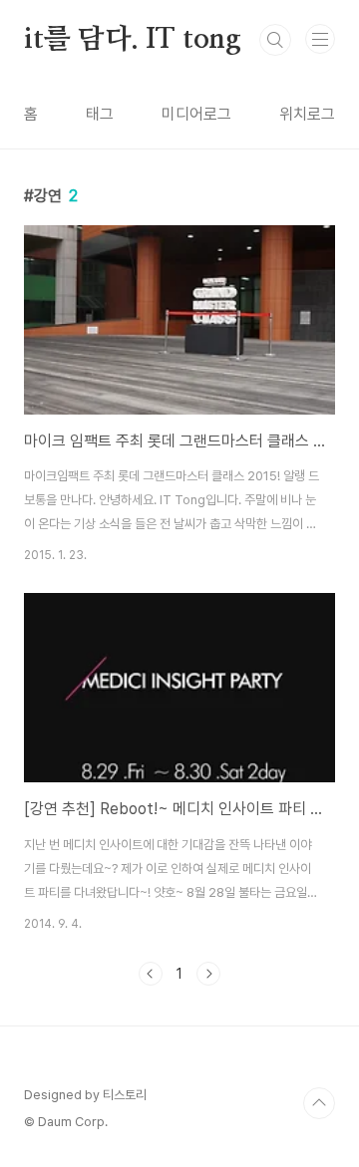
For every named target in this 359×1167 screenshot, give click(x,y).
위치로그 (307, 114)
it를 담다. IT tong (132, 40)
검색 (275, 40)
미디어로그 (196, 114)
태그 (100, 114)
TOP (319, 1103)
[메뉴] (320, 39)
